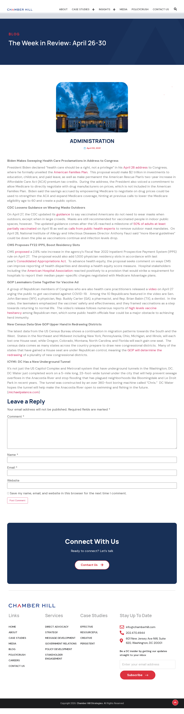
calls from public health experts (91, 228)
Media (123, 9)
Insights (104, 9)
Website (13, 480)
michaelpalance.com (23, 392)
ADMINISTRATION (92, 140)
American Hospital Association (50, 271)
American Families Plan (71, 172)
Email (12, 467)
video (152, 289)
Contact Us (161, 9)
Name (12, 454)
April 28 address (135, 167)
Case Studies (80, 9)
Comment (15, 416)
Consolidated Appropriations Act (41, 261)
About (63, 9)
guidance (63, 214)
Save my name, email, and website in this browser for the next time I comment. (68, 493)
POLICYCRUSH (140, 9)
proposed (22, 252)
